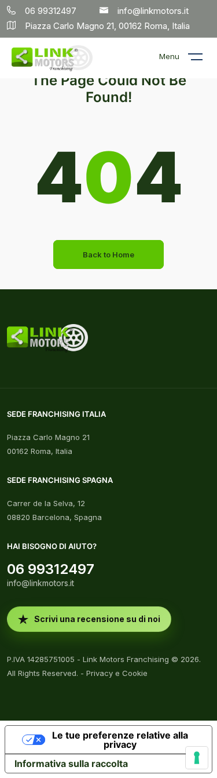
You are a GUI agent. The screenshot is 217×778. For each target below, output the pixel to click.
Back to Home (108, 254)
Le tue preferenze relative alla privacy (120, 739)
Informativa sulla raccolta (71, 763)
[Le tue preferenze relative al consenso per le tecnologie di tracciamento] (197, 758)
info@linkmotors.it (40, 583)
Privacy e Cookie (117, 673)
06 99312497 (50, 569)
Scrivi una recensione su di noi (97, 619)
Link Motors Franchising (126, 659)
